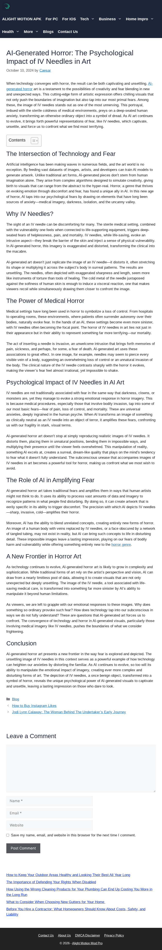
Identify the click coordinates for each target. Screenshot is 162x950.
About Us (64, 935)
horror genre (121, 545)
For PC (52, 19)
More (28, 32)
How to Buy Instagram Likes (34, 706)
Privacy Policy (114, 935)
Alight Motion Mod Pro (87, 943)
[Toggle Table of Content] (32, 140)
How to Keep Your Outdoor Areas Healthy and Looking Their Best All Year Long (68, 875)
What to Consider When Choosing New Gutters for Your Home (55, 902)
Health (8, 32)
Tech (84, 19)
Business (107, 19)
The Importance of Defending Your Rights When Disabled (51, 882)
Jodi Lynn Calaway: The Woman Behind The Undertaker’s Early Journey (69, 712)
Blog (15, 699)
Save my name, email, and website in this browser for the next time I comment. (73, 835)
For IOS (69, 19)
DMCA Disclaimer (87, 935)
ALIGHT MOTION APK (21, 19)
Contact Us (68, 32)
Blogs (48, 32)
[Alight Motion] (6, 6)
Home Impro (137, 19)
